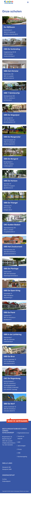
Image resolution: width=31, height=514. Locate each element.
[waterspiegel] (14, 39)
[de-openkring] (14, 280)
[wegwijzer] (14, 104)
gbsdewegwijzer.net (9, 122)
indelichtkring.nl (8, 341)
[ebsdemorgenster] (14, 126)
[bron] (14, 346)
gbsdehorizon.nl (8, 188)
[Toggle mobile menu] (28, 2)
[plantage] (14, 258)
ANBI (19, 453)
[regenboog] (14, 368)
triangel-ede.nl (8, 210)
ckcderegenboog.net (10, 385)
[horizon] (14, 170)
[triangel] (14, 192)
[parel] (14, 302)
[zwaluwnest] (14, 236)
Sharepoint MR (6, 467)
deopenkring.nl (8, 297)
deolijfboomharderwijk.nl (11, 34)
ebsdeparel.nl (7, 319)
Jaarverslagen (22, 445)
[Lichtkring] (14, 324)
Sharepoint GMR (7, 469)
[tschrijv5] (14, 82)
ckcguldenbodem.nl (9, 231)
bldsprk (27, 491)
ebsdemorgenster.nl (9, 144)
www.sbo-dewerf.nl (9, 411)
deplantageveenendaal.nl (11, 275)
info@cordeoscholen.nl (8, 443)
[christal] (14, 61)
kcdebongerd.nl (8, 166)
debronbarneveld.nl (9, 363)
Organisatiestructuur (23, 433)
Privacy (20, 449)
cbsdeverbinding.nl (9, 56)
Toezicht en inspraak (21, 437)
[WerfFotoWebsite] (14, 394)
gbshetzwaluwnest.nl (10, 253)
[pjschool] (14, 214)
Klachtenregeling (22, 456)
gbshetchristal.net (9, 78)
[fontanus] (14, 17)
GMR (19, 442)
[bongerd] (14, 148)
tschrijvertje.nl (8, 100)
